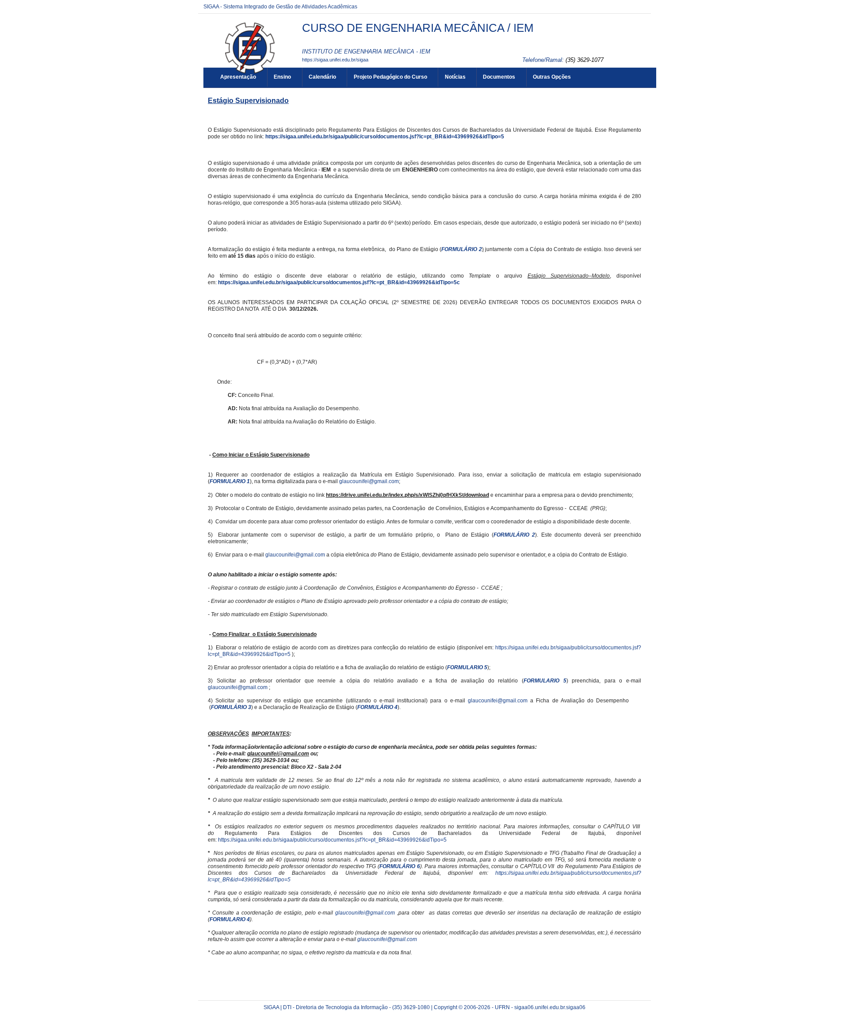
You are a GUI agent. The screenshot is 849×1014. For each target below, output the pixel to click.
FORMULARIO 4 (230, 919)
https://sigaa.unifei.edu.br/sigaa (335, 59)
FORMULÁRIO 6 (399, 866)
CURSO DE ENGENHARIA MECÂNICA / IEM (418, 27)
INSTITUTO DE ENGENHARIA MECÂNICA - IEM (366, 51)
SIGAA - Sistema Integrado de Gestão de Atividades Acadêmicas (280, 7)
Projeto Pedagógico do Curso (390, 77)
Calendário (322, 77)
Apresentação (238, 77)
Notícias (455, 77)
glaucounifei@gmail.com (369, 481)
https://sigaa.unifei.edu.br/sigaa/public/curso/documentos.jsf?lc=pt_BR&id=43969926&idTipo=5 (384, 136)
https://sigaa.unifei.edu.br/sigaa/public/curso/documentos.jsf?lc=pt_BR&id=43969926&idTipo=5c (339, 282)
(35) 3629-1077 (585, 60)
